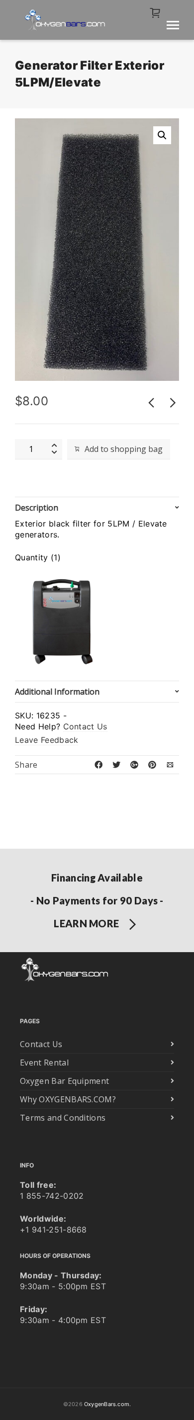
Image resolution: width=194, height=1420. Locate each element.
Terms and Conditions (62, 1117)
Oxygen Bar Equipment (64, 1080)
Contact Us (85, 726)
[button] (162, 135)
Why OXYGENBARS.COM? (68, 1099)
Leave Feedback (46, 740)
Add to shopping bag (124, 449)
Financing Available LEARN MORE (97, 900)
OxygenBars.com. (107, 1404)
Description (36, 507)
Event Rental (44, 1062)
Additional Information (57, 691)
